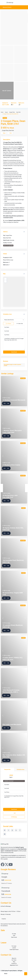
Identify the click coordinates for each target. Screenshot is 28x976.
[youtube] (4, 834)
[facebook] (4, 830)
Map (4, 273)
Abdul (11, 775)
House (6, 112)
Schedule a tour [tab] (20, 769)
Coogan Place (12, 112)
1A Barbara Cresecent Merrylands (14, 400)
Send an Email (12, 924)
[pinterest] (19, 830)
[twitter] (8, 830)
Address (5, 231)
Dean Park (18, 112)
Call (14, 813)
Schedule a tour (7, 314)
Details (5, 253)
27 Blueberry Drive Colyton (11, 465)
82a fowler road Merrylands (12, 724)
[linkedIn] (16, 830)
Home (2, 112)
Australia (12, 240)
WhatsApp (14, 816)
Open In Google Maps (8, 245)
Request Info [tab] (7, 769)
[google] (12, 830)
